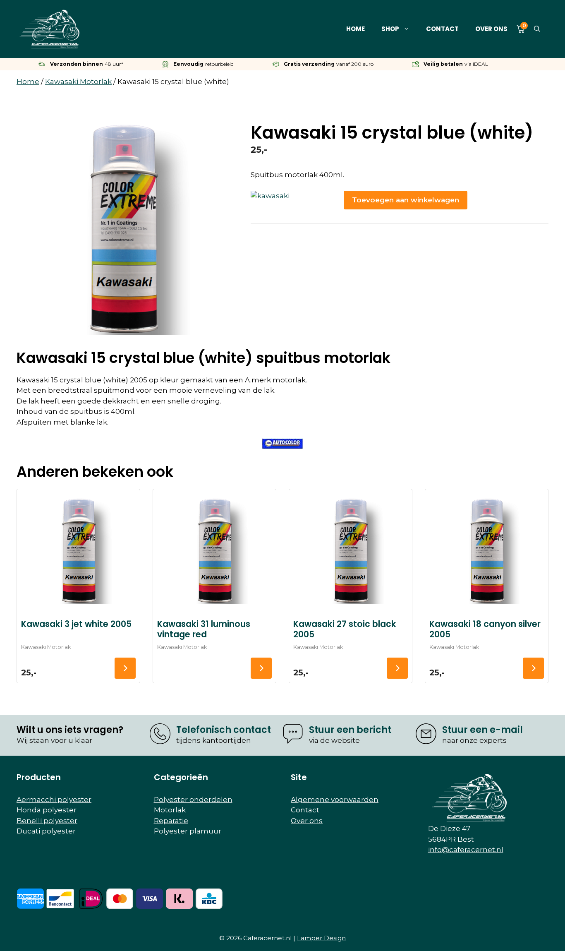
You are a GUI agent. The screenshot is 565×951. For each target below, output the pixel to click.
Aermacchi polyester (54, 799)
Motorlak (170, 810)
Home (355, 28)
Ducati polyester (46, 831)
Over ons (491, 28)
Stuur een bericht (350, 729)
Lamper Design (321, 938)
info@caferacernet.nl (465, 849)
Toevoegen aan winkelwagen (405, 200)
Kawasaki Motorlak (78, 81)
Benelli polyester (47, 821)
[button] (537, 29)
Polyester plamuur (187, 831)
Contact (442, 28)
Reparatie (171, 821)
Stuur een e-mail (482, 729)
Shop (390, 28)
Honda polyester (47, 810)
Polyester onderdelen (193, 799)
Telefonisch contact (223, 729)
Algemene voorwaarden (334, 799)
